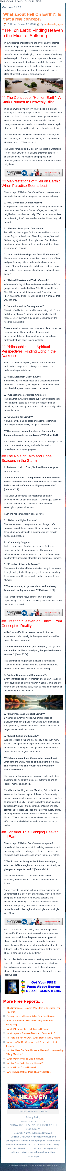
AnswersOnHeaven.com (33, 1121)
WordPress (23, 1165)
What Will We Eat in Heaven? (21, 1067)
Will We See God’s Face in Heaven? (25, 1063)
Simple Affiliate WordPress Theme (44, 1165)
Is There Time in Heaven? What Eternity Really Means (33, 1037)
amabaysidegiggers (53, 24)
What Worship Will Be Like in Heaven (25, 1058)
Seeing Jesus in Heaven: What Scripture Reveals (31, 1016)
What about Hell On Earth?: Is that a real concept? (32, 17)
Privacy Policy (33, 1117)
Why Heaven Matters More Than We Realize (29, 1072)
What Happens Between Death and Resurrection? (31, 1033)
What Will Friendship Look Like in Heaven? (28, 1029)
